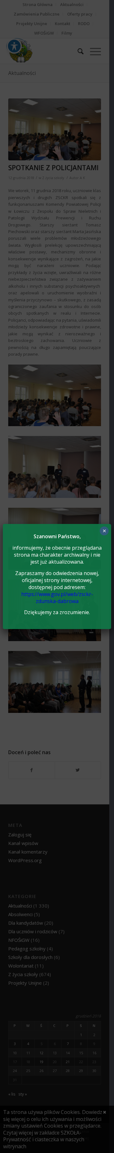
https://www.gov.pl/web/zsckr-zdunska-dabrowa (57, 598)
